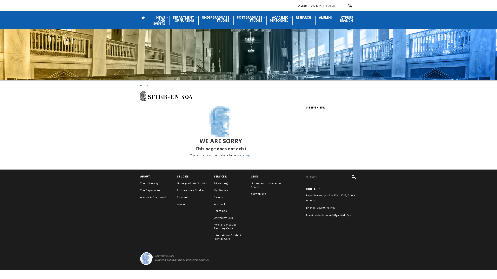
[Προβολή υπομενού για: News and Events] (167, 17)
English (302, 5)
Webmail (219, 204)
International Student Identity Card (227, 237)
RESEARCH (303, 17)
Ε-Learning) (221, 183)
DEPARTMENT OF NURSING (183, 19)
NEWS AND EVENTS (159, 20)
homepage (244, 155)
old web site (258, 193)
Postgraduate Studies (191, 190)
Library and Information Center (266, 185)
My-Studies (221, 190)
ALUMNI (325, 17)
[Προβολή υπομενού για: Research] (313, 17)
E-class (218, 197)
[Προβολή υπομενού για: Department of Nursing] (196, 17)
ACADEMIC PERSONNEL (279, 19)
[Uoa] (146, 258)
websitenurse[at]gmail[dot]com (334, 215)
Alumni (181, 204)
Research (183, 197)
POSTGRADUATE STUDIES (249, 19)
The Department (150, 190)
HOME (143, 85)
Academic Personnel (153, 197)
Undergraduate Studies (192, 183)
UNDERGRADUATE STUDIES (215, 19)
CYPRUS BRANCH (346, 19)
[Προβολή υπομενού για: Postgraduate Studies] (264, 17)
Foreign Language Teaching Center (225, 226)
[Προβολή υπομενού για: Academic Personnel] (290, 17)
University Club (223, 218)
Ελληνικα (316, 5)
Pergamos (220, 211)
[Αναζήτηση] (350, 6)
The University (149, 183)
